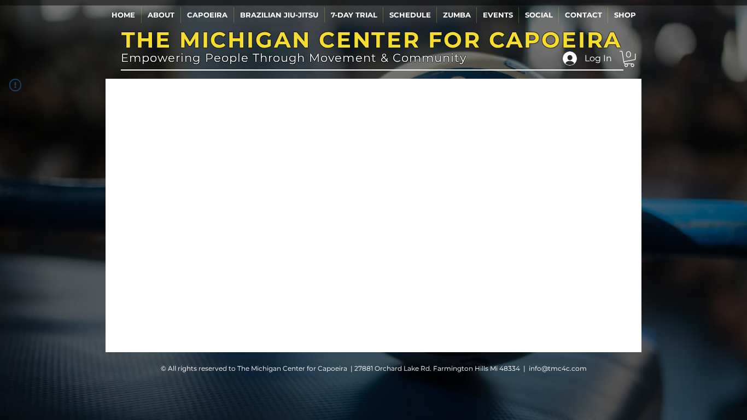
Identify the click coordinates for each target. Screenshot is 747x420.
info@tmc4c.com (558, 368)
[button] (160, 15)
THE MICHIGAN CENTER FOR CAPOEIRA (372, 39)
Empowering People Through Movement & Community (293, 58)
